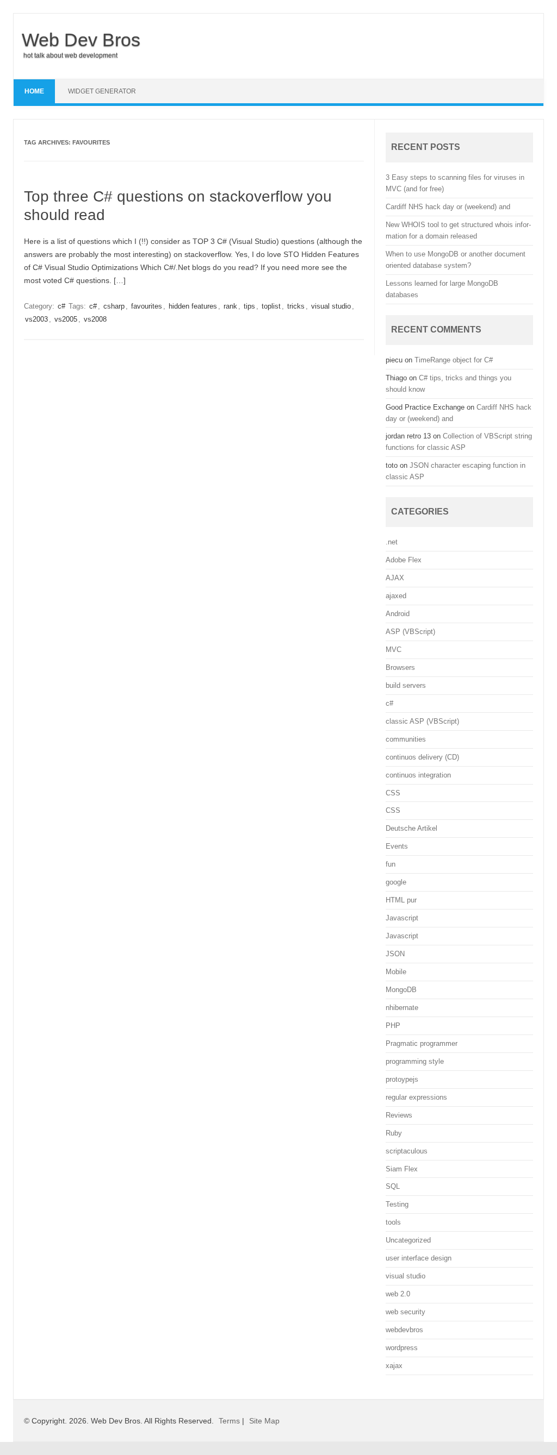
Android (398, 614)
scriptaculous (407, 1151)
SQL (393, 1186)
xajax (394, 1366)
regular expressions (416, 1097)
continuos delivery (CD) (422, 757)
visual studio (331, 306)
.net (392, 542)
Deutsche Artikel (411, 828)
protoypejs (402, 1079)
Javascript (402, 918)
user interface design (418, 1258)
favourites (146, 306)
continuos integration (418, 775)
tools (393, 1222)
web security (405, 1312)
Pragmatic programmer (421, 1043)
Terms (229, 1420)
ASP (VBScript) (410, 632)
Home (34, 91)
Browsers (400, 667)
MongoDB (401, 990)
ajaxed (396, 596)
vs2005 (65, 319)
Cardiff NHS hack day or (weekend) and (448, 207)
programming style (415, 1061)
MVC (393, 649)
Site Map (264, 1420)
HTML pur (401, 900)
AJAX (395, 578)
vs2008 (95, 319)
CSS (393, 793)
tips (249, 306)
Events (397, 846)
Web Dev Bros (81, 39)
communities (406, 739)
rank (230, 306)
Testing (397, 1204)
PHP (393, 1025)
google (396, 882)
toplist (271, 306)
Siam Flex (402, 1169)
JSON (395, 954)
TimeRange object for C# (453, 360)
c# (61, 306)
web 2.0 (398, 1294)
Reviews (399, 1115)
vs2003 (36, 319)
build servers (406, 685)
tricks (296, 306)
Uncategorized (408, 1240)
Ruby (394, 1133)
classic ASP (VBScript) (422, 721)
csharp (114, 306)
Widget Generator (102, 91)
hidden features (193, 306)
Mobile (396, 972)
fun (390, 864)
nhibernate (402, 1008)
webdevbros (404, 1330)
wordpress (402, 1348)
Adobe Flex (404, 560)
